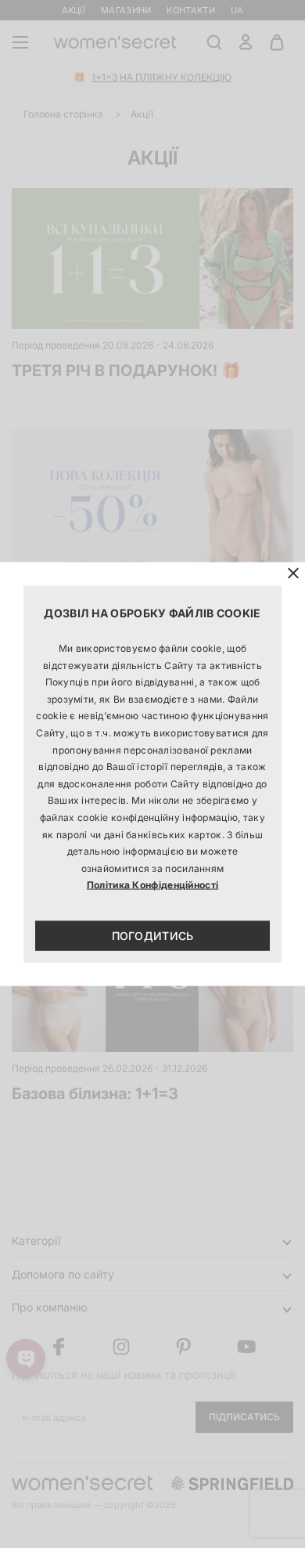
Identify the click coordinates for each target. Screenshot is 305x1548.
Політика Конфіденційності (153, 885)
